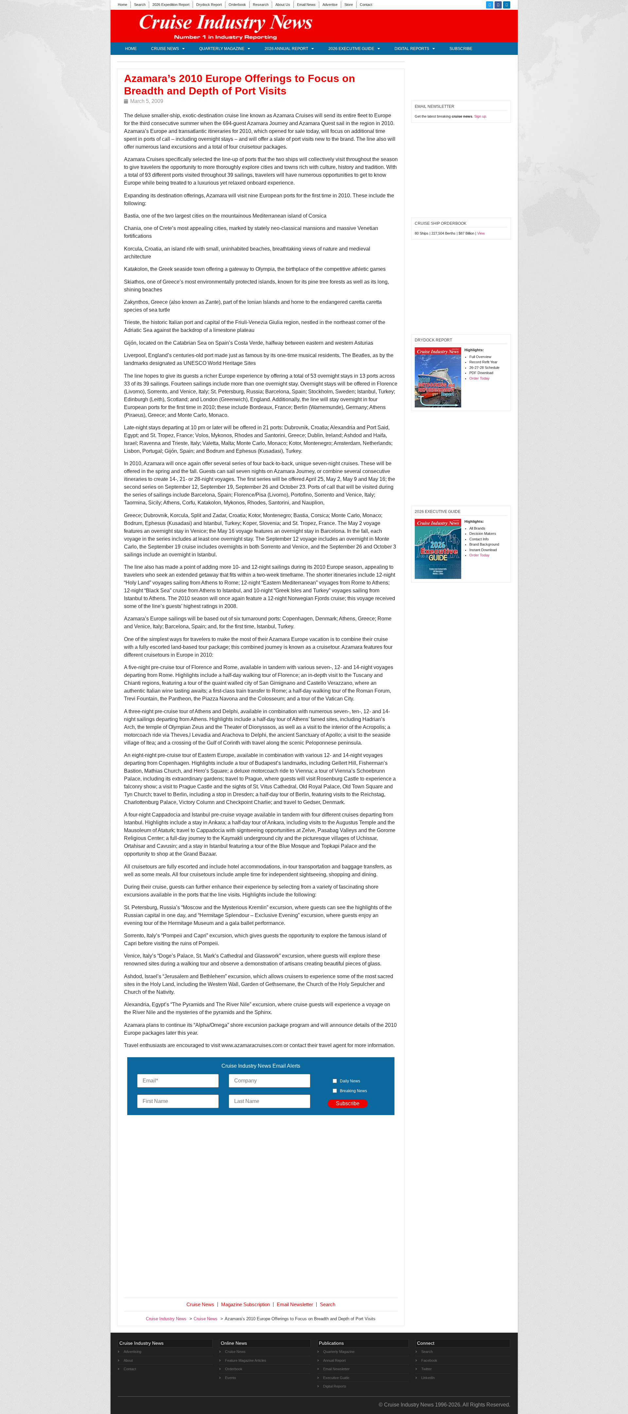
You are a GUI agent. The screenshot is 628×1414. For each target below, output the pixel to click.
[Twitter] (489, 4)
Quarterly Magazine (221, 48)
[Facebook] (498, 4)
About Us (282, 5)
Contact (366, 5)
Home (122, 5)
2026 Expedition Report (170, 5)
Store (348, 5)
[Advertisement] (261, 1208)
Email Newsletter (295, 1304)
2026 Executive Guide (351, 48)
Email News (306, 5)
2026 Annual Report (286, 48)
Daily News (350, 1081)
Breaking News (353, 1091)
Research (261, 5)
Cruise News (165, 48)
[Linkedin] (506, 4)
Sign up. (480, 116)
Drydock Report (209, 5)
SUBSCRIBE (460, 48)
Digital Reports (411, 48)
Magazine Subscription (245, 1304)
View (481, 233)
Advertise (330, 5)
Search (140, 5)
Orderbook (237, 5)
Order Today (479, 378)
